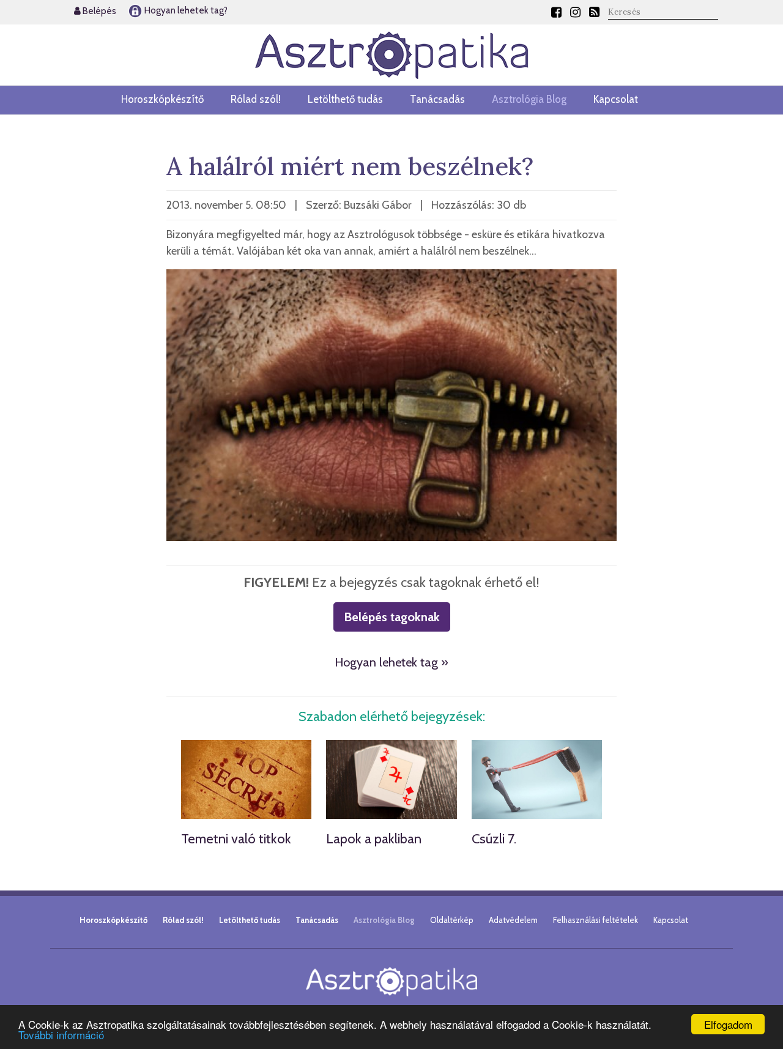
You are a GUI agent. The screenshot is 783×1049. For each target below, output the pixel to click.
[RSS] (594, 12)
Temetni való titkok (236, 839)
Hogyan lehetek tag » (391, 662)
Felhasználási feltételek (595, 920)
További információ (61, 1034)
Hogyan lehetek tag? (185, 10)
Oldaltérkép (451, 920)
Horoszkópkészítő (162, 99)
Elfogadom (728, 1024)
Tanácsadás (437, 99)
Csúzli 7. (494, 839)
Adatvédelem (513, 920)
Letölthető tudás (345, 99)
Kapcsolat (615, 99)
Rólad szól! (256, 99)
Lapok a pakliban (373, 839)
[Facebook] (556, 12)
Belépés (98, 11)
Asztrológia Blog (529, 99)
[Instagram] (575, 12)
